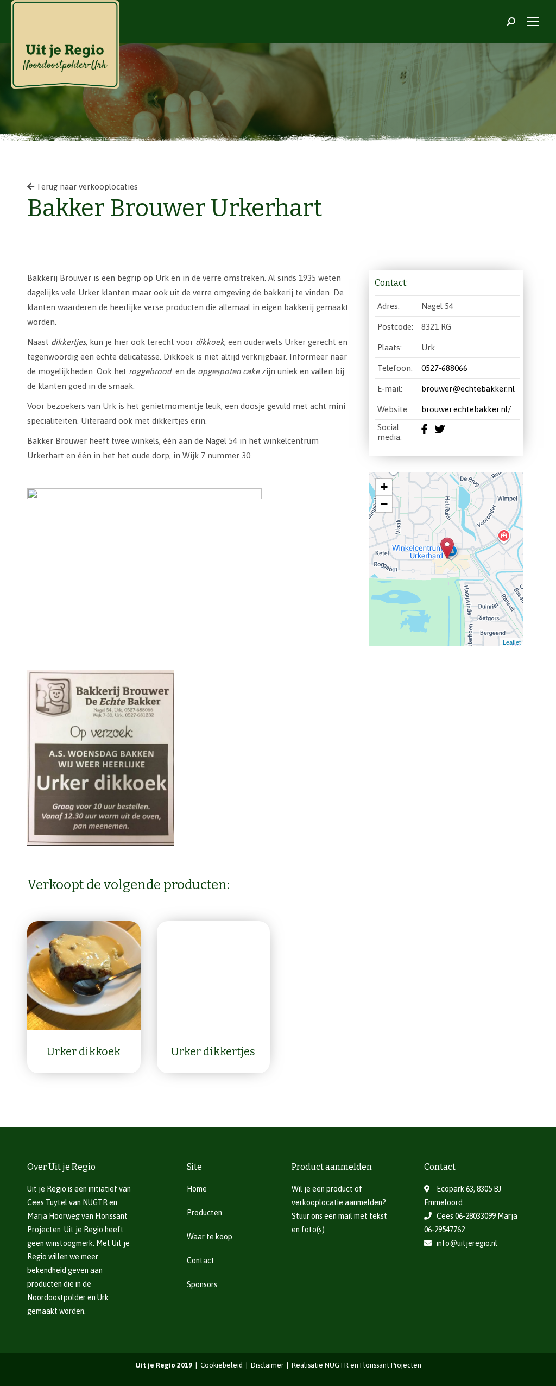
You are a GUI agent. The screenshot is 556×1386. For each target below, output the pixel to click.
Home (197, 1189)
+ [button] (384, 487)
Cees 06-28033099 (466, 1216)
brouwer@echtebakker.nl (468, 388)
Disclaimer (268, 1365)
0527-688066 (444, 368)
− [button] (384, 504)
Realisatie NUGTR (320, 1365)
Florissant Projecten (390, 1365)
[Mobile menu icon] (533, 22)
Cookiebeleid (222, 1365)
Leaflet (512, 642)
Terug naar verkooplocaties (86, 186)
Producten (204, 1212)
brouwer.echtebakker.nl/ (466, 409)
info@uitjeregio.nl (467, 1243)
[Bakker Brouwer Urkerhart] (447, 548)
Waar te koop (209, 1236)
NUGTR (95, 1202)
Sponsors (202, 1284)
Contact (200, 1260)
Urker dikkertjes (213, 1051)
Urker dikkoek (84, 1051)
